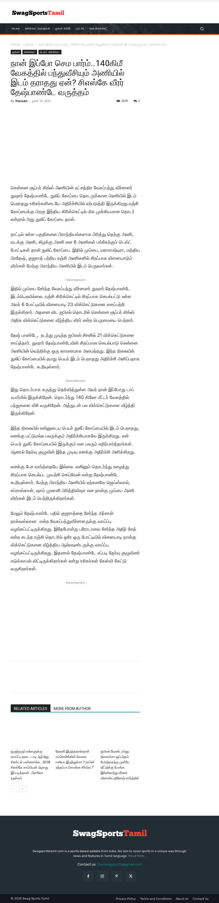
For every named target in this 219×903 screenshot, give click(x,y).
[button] (202, 29)
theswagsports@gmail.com (119, 864)
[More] (65, 682)
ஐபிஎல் (29, 44)
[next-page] (22, 788)
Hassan (21, 101)
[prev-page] (14, 788)
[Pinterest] (40, 682)
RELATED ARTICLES (30, 708)
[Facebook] (16, 682)
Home (15, 44)
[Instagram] (102, 876)
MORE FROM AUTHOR (72, 708)
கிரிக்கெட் (30, 52)
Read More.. (137, 856)
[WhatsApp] (53, 682)
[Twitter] (28, 682)
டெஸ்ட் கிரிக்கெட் (50, 52)
